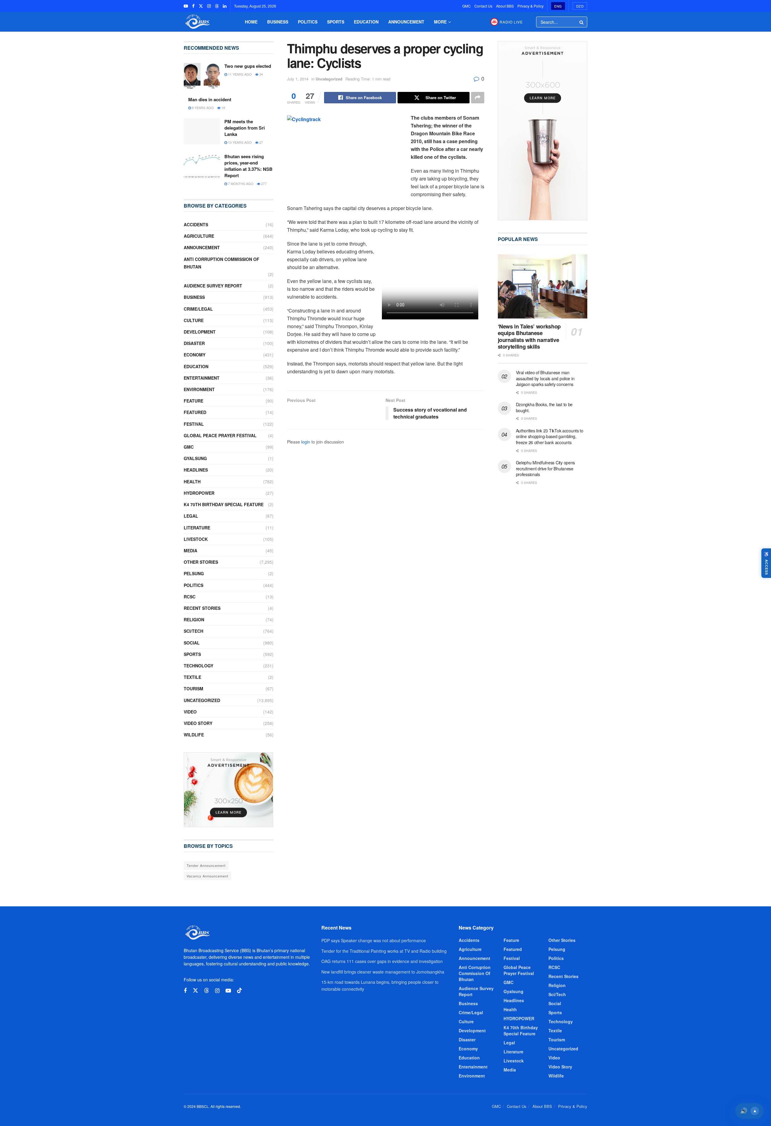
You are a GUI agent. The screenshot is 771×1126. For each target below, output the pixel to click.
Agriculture (199, 236)
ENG (558, 6)
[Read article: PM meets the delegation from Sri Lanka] (202, 131)
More (440, 22)
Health (192, 481)
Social (192, 643)
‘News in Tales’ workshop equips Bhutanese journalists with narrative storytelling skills (529, 336)
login (305, 442)
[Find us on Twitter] (201, 6)
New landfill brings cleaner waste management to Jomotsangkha (382, 972)
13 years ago (239, 142)
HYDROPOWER (199, 493)
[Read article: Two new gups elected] (202, 76)
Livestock (196, 539)
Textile (192, 677)
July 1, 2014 (297, 79)
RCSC (189, 597)
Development (200, 332)
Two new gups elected (247, 66)
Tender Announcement (206, 865)
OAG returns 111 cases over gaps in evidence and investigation (382, 961)
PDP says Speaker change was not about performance (373, 940)
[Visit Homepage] (197, 22)
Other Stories (201, 562)
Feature (193, 401)
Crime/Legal (198, 309)
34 (260, 74)
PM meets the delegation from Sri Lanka (244, 127)
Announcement (406, 22)
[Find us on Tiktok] (239, 990)
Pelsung (194, 573)
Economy (194, 355)
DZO (580, 6)
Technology (198, 666)
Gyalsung (195, 458)
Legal (191, 516)
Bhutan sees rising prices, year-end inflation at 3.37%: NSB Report (248, 166)
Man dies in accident (209, 99)
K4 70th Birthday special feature (224, 504)
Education (366, 22)
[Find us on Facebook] (193, 6)
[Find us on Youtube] (186, 6)
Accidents (196, 224)
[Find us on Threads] (217, 6)
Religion (194, 619)
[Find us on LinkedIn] (224, 6)
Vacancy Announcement (207, 876)
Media (190, 550)
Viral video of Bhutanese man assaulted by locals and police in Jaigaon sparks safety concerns (545, 378)
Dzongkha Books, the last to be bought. (544, 407)
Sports (335, 22)
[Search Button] (581, 22)
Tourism (193, 688)
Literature (197, 528)
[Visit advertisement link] (228, 789)
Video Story (198, 723)
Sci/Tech (193, 631)
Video (190, 712)
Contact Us (483, 5)
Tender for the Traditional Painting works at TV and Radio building (384, 951)
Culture (194, 320)
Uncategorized (329, 79)
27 (260, 142)
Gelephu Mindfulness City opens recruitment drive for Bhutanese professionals (545, 468)
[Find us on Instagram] (209, 6)
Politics (307, 22)
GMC (466, 5)
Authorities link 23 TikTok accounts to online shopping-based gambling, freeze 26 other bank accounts (549, 436)
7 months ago (240, 183)
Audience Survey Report (213, 286)
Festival (194, 424)
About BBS (505, 5)
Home (251, 22)
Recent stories (202, 608)
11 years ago (239, 74)
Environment (199, 389)
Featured (195, 412)
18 (222, 107)
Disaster (194, 343)
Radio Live (511, 21)
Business (277, 22)
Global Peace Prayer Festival (220, 435)
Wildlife (194, 735)
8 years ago (202, 107)
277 (263, 183)
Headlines (196, 470)
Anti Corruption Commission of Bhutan (221, 263)
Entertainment (202, 378)
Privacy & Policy (530, 5)
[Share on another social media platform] (477, 97)
